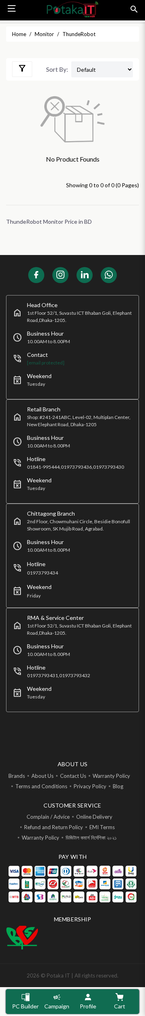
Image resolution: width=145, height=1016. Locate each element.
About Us (42, 776)
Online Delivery (94, 817)
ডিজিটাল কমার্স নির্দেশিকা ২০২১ (91, 837)
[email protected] (45, 363)
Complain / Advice (48, 817)
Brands (16, 776)
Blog (118, 786)
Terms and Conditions (41, 786)
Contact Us (73, 776)
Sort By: (57, 69)
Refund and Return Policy (53, 827)
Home (19, 34)
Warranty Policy (111, 776)
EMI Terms (102, 827)
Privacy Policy (90, 786)
